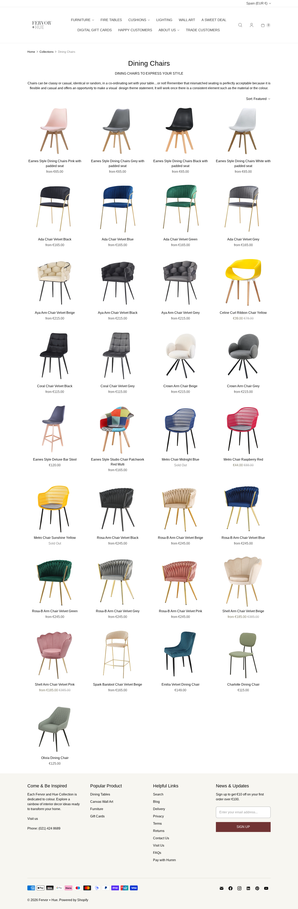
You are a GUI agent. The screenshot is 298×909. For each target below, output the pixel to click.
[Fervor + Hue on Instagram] (239, 888)
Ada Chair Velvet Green (180, 239)
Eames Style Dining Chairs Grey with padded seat (117, 163)
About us (167, 30)
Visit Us (158, 845)
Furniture (80, 20)
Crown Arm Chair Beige (180, 386)
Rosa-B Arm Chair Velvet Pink (180, 611)
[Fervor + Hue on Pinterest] (257, 888)
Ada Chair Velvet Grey (243, 239)
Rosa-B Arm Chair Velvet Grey (117, 611)
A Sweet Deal (214, 20)
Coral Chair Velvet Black (54, 386)
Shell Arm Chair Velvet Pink (55, 684)
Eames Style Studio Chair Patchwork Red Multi (117, 462)
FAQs (157, 852)
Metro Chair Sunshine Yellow (55, 537)
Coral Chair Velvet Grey (118, 386)
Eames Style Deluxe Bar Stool (55, 459)
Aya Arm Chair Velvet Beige (55, 312)
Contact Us (161, 838)
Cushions (137, 20)
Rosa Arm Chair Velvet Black (117, 537)
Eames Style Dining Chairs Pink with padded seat (54, 163)
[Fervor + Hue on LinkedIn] (248, 888)
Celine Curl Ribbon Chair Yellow (243, 312)
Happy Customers (135, 30)
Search (158, 794)
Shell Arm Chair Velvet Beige (243, 611)
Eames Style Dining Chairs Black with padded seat (180, 163)
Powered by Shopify (73, 900)
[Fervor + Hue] (42, 25)
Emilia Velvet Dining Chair (180, 684)
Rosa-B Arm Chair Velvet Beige (180, 537)
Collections (47, 51)
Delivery (159, 809)
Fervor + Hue (48, 900)
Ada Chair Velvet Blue (118, 239)
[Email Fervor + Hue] (221, 888)
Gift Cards (97, 816)
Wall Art (187, 20)
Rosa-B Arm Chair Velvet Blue (243, 537)
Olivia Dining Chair (55, 758)
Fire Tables (111, 20)
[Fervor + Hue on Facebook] (230, 888)
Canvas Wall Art (101, 801)
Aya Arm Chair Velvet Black (117, 312)
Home (31, 51)
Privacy (158, 816)
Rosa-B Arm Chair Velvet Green (55, 611)
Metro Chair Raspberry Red (243, 459)
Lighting (164, 20)
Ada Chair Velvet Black (54, 239)
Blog (156, 801)
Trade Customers (203, 30)
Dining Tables (100, 794)
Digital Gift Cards (94, 30)
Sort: (256, 99)
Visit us (32, 818)
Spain (256, 3)
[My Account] (251, 25)
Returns (158, 831)
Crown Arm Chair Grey (243, 386)
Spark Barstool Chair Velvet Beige (117, 684)
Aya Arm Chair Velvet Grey (180, 312)
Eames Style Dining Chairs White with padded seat (243, 163)
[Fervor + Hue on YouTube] (266, 888)
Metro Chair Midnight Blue (180, 459)
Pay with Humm (164, 860)
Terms (157, 823)
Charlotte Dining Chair (243, 684)
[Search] (240, 25)
